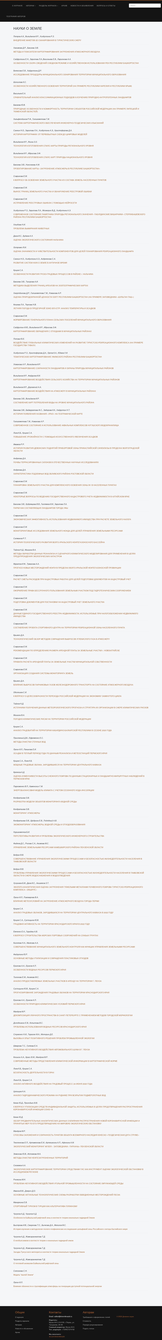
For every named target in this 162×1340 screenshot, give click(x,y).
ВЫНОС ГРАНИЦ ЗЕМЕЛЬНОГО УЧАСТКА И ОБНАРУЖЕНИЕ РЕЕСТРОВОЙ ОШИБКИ (52, 191)
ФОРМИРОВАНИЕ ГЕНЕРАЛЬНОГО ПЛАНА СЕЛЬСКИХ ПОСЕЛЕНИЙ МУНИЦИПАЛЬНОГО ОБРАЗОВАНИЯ (62, 319)
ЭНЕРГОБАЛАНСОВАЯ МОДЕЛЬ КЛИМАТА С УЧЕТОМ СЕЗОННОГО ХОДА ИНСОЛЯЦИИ (53, 790)
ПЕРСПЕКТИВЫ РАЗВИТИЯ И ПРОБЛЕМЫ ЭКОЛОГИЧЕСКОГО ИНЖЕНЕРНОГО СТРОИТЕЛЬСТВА (58, 836)
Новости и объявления (82, 5)
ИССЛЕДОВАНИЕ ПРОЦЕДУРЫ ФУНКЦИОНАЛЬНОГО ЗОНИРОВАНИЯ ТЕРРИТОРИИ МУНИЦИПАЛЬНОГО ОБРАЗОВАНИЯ (69, 74)
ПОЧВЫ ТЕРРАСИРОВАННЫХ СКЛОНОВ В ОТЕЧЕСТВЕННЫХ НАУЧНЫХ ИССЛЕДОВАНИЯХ (56, 462)
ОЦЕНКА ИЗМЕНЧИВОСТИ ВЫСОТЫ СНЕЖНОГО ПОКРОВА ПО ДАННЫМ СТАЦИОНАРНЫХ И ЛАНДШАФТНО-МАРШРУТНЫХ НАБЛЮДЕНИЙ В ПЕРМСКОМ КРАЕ (78, 777)
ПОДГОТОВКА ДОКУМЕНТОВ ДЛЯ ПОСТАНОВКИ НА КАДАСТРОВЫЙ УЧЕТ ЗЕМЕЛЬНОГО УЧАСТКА (58, 602)
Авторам (30, 5)
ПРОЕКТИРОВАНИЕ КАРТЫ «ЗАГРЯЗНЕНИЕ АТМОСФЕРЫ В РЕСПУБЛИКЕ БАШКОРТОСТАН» (56, 168)
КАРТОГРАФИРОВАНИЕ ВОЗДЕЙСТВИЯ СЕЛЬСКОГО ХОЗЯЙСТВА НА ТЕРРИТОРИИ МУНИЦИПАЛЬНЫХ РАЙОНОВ (66, 379)
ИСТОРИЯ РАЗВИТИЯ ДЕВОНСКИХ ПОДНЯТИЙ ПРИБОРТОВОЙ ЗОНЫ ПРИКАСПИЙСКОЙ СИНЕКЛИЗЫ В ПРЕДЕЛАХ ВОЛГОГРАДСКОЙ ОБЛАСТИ (76, 449)
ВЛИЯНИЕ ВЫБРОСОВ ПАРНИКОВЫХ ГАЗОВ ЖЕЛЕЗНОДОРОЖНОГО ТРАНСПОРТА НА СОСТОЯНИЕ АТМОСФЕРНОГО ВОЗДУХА (73, 684)
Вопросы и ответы (106, 5)
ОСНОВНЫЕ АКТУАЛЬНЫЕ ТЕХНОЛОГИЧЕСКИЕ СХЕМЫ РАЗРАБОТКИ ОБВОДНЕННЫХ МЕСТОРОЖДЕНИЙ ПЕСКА (66, 1194)
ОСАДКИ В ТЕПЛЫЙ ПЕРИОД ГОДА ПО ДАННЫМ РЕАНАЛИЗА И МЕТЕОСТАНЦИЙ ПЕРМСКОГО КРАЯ (60, 753)
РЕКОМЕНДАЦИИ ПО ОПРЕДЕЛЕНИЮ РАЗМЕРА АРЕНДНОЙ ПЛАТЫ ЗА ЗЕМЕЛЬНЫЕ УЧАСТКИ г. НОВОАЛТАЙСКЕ (66, 650)
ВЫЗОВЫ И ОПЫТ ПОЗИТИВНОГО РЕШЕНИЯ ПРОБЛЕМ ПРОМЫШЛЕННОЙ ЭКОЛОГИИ (54, 1038)
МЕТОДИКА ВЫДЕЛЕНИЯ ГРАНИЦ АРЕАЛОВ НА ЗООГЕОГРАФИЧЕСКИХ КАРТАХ (50, 285)
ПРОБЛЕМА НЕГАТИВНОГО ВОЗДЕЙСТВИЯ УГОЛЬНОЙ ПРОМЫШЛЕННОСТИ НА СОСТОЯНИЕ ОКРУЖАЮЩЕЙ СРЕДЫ (68, 1183)
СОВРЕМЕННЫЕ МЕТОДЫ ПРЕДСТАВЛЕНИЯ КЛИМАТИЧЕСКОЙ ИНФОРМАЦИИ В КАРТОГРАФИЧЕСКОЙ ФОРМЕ (65, 1061)
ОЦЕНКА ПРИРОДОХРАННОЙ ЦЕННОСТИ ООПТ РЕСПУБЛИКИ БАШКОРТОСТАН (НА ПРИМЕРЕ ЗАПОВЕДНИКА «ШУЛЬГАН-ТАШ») (73, 297)
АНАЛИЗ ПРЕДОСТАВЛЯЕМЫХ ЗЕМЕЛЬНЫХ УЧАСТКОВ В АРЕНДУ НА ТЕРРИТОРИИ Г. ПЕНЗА (57, 981)
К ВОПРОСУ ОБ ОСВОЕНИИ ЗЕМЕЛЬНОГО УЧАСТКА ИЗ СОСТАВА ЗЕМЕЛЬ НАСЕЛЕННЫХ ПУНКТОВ (59, 180)
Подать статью (88, 1328)
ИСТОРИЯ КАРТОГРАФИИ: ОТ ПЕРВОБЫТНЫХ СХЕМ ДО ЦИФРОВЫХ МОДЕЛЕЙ (50, 134)
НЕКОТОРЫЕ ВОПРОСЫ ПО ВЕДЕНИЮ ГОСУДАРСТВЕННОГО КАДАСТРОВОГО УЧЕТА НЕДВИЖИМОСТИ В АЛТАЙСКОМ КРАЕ (71, 496)
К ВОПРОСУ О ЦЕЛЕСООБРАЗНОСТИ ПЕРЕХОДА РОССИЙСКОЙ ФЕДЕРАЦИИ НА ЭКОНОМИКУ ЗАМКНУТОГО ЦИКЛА (67, 696)
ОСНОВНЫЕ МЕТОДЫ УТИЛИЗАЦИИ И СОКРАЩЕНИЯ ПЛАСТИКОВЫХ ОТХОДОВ (50, 958)
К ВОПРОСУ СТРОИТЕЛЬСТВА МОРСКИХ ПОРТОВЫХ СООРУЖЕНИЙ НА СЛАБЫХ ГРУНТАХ (55, 935)
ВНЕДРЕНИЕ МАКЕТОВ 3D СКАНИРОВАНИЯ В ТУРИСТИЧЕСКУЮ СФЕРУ (47, 40)
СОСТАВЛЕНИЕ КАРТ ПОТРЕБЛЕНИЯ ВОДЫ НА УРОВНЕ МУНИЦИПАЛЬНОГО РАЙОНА (53, 402)
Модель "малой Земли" (23, 1274)
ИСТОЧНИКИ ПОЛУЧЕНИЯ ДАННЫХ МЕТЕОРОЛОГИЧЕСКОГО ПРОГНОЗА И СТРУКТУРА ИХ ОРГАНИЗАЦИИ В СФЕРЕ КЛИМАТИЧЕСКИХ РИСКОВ (80, 707)
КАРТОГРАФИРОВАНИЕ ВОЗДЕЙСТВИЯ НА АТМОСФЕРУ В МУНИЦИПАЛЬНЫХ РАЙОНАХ (54, 391)
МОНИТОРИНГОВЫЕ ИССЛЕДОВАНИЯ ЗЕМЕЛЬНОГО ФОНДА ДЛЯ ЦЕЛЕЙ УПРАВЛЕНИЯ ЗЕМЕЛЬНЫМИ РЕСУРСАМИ (68, 530)
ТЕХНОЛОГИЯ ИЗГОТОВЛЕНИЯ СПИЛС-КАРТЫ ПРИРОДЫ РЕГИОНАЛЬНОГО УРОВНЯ (53, 145)
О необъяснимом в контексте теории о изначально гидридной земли (43, 1240)
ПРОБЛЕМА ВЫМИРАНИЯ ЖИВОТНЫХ (31, 228)
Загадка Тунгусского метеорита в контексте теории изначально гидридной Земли (49, 1252)
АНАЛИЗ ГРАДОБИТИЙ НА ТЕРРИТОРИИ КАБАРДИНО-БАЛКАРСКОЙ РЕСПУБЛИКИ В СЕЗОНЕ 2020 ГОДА (62, 730)
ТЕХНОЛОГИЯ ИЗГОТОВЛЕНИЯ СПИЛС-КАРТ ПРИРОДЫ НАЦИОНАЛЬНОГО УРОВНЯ (53, 157)
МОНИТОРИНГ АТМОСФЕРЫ (26, 813)
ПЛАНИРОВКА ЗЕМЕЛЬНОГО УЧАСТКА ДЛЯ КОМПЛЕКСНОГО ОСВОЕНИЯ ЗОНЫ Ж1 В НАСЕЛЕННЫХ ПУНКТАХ (65, 485)
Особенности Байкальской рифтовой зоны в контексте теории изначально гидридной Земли (54, 1217)
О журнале (17, 5)
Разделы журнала (48, 5)
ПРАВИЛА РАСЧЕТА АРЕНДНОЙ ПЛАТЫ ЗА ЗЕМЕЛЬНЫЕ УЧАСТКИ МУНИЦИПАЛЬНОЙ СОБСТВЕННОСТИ (62, 661)
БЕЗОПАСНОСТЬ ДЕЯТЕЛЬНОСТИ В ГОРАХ (33, 1072)
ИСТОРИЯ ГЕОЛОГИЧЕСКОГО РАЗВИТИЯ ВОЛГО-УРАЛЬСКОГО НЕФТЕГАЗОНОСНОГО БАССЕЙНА (59, 542)
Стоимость (87, 1321)
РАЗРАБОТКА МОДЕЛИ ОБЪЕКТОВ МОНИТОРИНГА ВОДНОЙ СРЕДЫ (45, 801)
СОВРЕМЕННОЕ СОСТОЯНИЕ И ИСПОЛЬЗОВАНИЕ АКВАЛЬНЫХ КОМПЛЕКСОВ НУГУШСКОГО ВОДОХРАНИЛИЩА (66, 425)
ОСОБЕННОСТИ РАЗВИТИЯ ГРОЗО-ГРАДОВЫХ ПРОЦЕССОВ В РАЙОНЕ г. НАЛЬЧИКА (53, 274)
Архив (64, 5)
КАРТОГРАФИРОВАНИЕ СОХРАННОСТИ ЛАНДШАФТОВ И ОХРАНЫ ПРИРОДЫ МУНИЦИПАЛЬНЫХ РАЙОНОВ (63, 368)
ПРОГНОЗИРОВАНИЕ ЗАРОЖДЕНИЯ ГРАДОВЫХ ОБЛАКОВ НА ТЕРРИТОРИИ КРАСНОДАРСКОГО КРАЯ (61, 992)
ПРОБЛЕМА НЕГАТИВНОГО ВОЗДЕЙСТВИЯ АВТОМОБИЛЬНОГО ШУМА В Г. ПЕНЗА (51, 1049)
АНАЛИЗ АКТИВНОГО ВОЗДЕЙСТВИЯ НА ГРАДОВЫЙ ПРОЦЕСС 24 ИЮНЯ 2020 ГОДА (52, 1083)
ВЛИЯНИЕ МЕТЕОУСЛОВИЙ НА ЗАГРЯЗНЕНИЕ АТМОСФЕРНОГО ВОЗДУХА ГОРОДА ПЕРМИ (56, 901)
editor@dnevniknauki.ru (63, 1316)
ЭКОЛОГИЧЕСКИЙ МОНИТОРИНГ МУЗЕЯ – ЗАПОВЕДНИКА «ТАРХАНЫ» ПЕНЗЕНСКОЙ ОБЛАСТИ (58, 1146)
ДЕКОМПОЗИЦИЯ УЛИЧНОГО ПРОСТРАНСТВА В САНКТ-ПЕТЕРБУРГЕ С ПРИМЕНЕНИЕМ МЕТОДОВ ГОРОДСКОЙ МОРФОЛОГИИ (73, 1015)
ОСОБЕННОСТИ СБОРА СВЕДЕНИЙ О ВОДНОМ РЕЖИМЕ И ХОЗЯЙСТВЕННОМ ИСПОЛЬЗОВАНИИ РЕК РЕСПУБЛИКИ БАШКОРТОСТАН (76, 63)
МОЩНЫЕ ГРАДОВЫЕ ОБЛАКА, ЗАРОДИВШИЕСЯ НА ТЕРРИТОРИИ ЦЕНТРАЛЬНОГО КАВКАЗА (57, 764)
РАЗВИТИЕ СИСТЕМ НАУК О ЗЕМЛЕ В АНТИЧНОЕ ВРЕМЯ (40, 262)
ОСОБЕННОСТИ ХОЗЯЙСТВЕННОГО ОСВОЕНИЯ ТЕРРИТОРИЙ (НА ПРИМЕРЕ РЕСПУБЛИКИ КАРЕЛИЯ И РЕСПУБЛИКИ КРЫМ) (72, 86)
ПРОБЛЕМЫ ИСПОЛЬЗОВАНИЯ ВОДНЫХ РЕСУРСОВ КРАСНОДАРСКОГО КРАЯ (50, 1026)
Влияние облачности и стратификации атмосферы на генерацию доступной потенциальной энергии (57, 1286)
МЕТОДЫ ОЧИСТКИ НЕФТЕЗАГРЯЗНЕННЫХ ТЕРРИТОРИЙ (40, 1157)
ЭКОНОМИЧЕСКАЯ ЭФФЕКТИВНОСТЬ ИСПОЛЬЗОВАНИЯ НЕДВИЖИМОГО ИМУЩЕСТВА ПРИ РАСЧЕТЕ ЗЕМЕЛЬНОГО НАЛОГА (72, 519)
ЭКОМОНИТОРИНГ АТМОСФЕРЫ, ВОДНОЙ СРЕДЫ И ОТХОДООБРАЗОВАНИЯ (49, 824)
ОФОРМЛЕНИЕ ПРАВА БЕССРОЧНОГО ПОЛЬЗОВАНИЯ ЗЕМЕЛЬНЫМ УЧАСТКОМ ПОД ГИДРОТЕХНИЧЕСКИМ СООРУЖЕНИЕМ (72, 590)
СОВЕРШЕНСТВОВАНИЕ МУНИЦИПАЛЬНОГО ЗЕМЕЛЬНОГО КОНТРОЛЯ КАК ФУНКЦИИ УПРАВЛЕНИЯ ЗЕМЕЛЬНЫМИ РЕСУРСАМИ (74, 946)
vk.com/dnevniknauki (57, 1336)
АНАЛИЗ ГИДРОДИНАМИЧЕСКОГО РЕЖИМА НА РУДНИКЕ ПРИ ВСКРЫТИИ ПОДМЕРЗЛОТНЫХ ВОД (59, 1095)
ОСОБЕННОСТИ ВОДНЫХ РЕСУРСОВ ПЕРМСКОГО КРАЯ (39, 969)
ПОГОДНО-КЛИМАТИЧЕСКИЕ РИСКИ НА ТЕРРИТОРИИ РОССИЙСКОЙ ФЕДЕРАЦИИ (52, 719)
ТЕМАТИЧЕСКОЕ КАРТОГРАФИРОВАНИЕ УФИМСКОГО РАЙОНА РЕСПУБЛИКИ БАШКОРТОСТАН (57, 356)
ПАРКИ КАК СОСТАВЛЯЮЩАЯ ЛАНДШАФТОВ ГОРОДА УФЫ (40, 508)
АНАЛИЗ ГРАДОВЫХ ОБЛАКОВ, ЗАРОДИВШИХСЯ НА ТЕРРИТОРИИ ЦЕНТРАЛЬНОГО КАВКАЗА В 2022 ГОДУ (63, 912)
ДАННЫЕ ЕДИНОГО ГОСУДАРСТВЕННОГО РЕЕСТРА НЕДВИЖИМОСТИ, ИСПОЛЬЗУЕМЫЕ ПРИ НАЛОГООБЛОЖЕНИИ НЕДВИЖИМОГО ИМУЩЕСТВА (75, 615)
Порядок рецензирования (93, 1324)
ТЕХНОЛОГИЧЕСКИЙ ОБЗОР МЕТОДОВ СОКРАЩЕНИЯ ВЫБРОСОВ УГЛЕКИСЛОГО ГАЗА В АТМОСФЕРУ (61, 639)
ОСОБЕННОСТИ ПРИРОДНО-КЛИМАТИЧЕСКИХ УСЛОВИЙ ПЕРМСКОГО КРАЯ (49, 1004)
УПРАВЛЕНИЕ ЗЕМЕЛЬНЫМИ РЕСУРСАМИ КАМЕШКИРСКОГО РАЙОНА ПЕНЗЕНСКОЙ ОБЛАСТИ (58, 847)
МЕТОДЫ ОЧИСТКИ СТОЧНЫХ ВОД (29, 741)
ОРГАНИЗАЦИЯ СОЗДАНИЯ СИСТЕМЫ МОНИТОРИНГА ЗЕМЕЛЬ (43, 673)
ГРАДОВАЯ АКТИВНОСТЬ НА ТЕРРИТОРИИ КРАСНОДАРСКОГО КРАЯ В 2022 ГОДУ (51, 924)
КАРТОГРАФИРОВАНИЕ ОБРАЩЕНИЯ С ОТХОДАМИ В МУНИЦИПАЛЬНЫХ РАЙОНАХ (52, 331)
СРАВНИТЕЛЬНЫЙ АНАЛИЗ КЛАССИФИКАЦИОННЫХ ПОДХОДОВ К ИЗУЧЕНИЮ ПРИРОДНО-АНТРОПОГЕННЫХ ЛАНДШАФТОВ (72, 97)
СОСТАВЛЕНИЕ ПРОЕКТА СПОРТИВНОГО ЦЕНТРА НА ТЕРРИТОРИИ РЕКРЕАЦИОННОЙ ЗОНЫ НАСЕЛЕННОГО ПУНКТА (69, 627)
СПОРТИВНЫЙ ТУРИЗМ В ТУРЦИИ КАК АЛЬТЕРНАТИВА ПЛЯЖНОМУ (45, 1206)
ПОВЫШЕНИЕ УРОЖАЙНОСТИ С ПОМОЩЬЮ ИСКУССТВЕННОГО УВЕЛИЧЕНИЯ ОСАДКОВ (55, 436)
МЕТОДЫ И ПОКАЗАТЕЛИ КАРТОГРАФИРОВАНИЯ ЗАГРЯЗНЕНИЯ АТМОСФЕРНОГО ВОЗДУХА (56, 51)
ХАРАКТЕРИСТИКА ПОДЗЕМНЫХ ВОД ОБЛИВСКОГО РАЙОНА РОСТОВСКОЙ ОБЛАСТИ (53, 473)
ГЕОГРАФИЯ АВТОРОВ (15, 16)
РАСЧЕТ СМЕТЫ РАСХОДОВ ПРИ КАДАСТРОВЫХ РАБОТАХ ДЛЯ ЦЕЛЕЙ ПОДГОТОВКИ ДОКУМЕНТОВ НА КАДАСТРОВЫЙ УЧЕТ (72, 579)
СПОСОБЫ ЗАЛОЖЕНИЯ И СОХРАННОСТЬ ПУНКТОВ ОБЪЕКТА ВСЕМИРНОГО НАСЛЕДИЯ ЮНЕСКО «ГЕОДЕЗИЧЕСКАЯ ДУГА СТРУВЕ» (76, 1135)
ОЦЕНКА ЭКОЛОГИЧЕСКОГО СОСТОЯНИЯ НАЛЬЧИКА (38, 239)
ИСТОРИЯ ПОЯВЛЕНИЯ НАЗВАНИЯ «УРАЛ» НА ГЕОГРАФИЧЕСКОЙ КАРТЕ (48, 413)
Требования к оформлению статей (96, 1317)
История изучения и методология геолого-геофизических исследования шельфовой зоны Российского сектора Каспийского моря (70, 1229)
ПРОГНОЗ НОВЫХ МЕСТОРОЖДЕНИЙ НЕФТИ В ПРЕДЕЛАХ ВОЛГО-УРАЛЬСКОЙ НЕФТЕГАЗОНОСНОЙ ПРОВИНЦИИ (67, 567)
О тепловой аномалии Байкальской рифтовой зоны (36, 1263)
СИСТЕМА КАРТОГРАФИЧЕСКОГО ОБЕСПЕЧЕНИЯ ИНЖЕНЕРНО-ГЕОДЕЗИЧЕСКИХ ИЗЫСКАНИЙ (58, 123)
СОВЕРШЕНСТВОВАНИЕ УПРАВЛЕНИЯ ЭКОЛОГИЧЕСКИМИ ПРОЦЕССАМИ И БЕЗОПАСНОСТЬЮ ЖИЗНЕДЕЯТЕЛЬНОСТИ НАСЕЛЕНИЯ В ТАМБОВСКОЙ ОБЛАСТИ (77, 860)
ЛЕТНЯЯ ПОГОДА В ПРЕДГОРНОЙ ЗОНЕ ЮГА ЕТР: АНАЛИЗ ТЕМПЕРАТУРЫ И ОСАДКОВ (54, 308)
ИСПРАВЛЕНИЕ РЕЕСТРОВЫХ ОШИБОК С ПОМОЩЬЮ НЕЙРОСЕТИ (45, 202)
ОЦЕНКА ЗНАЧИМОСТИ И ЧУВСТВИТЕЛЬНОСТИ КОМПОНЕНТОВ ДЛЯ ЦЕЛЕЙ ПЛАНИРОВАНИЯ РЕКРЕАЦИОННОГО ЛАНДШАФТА (73, 251)
